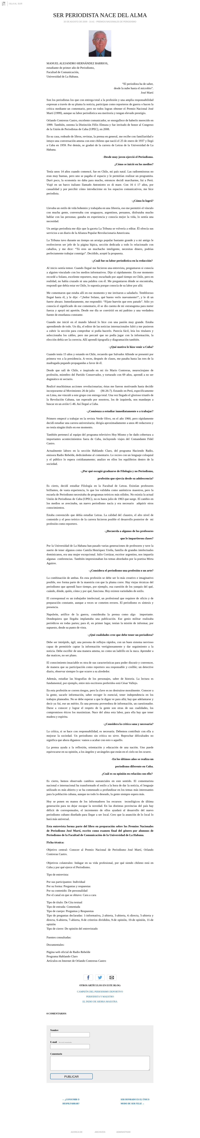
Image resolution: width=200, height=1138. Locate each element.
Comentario (56, 1054)
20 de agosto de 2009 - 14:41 (79, 21)
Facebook (88, 977)
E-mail (61, 1042)
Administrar (123, 1132)
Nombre (54, 1030)
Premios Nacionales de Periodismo (116, 21)
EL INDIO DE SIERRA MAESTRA (100, 1001)
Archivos (100, 1132)
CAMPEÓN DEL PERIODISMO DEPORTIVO (100, 991)
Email (111, 977)
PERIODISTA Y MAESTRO (100, 996)
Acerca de (76, 1132)
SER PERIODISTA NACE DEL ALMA (100, 15)
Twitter (100, 977)
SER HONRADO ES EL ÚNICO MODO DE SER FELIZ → (135, 1101)
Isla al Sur (15, 3)
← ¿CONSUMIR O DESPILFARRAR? (70, 1101)
